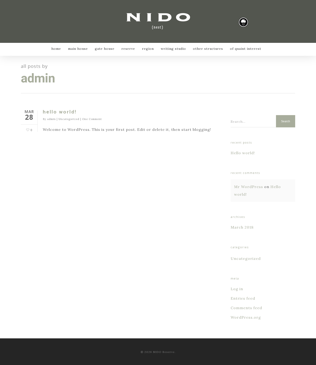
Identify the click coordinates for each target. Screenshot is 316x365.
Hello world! (60, 112)
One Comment (92, 119)
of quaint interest (245, 49)
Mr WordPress (248, 186)
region (148, 49)
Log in (237, 288)
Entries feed (243, 298)
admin (51, 119)
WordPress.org (246, 317)
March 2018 (242, 227)
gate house (105, 49)
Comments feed (246, 307)
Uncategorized (69, 119)
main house (78, 49)
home (56, 49)
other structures (208, 49)
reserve (128, 49)
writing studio (173, 49)
